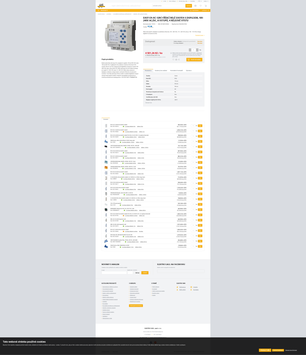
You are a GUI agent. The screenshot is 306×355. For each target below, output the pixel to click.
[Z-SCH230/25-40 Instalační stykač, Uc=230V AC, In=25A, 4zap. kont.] (106, 178)
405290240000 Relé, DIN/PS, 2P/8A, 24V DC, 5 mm (122, 161)
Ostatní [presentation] (105, 119)
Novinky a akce (155, 293)
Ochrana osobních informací (136, 299)
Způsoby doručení (134, 289)
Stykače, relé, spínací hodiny (140, 14)
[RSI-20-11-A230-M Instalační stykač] (106, 230)
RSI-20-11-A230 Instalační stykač (118, 156)
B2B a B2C (182, 290)
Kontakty (192, 1)
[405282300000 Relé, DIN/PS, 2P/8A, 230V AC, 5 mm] (106, 167)
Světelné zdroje (106, 310)
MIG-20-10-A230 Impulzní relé (118, 219)
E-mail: (103, 270)
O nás (164, 1)
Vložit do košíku (196, 59)
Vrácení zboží (133, 297)
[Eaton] (150, 27)
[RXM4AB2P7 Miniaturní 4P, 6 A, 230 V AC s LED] (106, 209)
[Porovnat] (195, 6)
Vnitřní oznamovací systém (158, 291)
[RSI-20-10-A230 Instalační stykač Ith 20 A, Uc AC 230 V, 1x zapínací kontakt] (106, 136)
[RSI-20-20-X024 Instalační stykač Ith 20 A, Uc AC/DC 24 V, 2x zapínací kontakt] (106, 214)
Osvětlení (105, 301)
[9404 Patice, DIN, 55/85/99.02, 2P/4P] (106, 246)
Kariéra (153, 295)
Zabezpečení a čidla (107, 318)
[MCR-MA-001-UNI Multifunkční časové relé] (106, 235)
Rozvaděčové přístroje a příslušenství (122, 14)
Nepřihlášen (195, 10)
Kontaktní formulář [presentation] (176, 70)
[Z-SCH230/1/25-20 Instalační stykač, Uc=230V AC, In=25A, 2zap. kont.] (106, 199)
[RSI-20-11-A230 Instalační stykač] (106, 157)
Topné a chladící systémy (108, 312)
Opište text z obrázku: (132, 270)
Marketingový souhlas (135, 301)
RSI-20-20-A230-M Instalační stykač (119, 187)
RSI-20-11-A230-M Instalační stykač (119, 229)
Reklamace (132, 295)
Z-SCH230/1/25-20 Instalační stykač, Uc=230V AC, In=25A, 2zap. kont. (128, 198)
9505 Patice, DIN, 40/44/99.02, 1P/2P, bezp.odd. (122, 140)
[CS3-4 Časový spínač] (106, 204)
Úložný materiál (106, 314)
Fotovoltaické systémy (108, 289)
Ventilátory (105, 316)
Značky (195, 287)
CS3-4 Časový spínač (115, 203)
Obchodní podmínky (134, 293)
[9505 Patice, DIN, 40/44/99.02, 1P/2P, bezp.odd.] (106, 141)
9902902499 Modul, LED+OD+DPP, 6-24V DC (121, 193)
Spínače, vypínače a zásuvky (109, 307)
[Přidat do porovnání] (176, 60)
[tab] (148, 70)
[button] (197, 49)
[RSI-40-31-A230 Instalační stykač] (106, 131)
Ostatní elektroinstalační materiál (110, 299)
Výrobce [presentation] (188, 70)
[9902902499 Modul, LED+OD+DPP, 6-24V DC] (106, 193)
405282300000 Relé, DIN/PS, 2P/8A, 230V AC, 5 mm (123, 166)
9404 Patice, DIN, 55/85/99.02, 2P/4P (119, 245)
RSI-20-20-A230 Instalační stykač (118, 151)
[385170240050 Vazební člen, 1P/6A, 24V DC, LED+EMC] (106, 241)
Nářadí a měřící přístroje (108, 297)
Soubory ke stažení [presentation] (161, 70)
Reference (182, 287)
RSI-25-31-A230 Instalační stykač (118, 125)
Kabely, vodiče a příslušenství (109, 293)
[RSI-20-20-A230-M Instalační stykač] (106, 188)
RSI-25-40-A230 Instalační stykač (118, 182)
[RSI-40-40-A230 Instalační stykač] (106, 173)
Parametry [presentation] (148, 70)
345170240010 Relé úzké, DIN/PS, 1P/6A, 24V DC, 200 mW (124, 145)
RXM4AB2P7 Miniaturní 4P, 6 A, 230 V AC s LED (122, 208)
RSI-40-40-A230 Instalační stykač (119, 172)
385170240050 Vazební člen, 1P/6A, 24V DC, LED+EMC (124, 240)
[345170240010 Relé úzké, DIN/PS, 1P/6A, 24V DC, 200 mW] (106, 146)
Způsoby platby (133, 286)
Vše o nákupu (172, 1)
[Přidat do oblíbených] (173, 60)
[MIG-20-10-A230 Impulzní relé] (106, 220)
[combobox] (200, 1)
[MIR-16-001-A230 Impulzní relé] (106, 225)
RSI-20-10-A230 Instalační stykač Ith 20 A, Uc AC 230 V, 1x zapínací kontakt (129, 135)
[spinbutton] (193, 49)
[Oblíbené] (200, 6)
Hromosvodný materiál (108, 291)
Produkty (104, 10)
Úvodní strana (101, 14)
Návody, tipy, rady (183, 1)
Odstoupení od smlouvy (136, 305)
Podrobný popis (199, 35)
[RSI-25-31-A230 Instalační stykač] (106, 125)
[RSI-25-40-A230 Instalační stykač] (106, 183)
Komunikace (105, 295)
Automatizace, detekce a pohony (110, 286)
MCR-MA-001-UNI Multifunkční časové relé (121, 235)
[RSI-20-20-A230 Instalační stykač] (106, 151)
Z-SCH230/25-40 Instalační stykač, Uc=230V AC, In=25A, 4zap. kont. (127, 177)
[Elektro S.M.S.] (101, 5)
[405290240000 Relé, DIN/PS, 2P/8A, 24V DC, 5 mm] (106, 162)
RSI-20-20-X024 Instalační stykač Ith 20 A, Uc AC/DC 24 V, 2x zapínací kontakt (130, 214)
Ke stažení (154, 289)
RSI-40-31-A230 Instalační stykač (118, 130)
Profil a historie (155, 286)
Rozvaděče (105, 303)
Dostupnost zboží (134, 291)
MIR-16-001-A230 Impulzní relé (118, 224)
